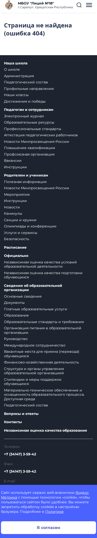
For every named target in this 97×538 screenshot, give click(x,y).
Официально (16, 256)
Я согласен (48, 527)
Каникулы (13, 213)
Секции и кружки (20, 220)
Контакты (13, 422)
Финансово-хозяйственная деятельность (41, 362)
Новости (12, 207)
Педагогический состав (26, 82)
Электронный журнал (24, 116)
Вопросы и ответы (21, 414)
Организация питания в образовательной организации (42, 330)
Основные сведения (23, 296)
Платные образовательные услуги (35, 309)
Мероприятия (17, 194)
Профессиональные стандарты (32, 129)
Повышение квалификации (29, 148)
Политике (54, 511)
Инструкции (15, 167)
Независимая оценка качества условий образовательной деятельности (40, 264)
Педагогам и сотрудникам (28, 110)
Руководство (16, 339)
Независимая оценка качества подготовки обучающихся (43, 275)
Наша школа (15, 63)
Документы (14, 302)
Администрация (19, 76)
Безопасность (16, 239)
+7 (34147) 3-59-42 (20, 454)
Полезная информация (25, 181)
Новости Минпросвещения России (36, 141)
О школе (12, 69)
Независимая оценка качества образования (45, 430)
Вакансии (13, 160)
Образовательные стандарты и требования (44, 322)
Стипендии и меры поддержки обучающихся (32, 381)
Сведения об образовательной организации (33, 288)
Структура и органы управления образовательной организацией (34, 370)
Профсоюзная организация (29, 154)
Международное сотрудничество (34, 345)
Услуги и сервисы (20, 232)
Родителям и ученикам (26, 175)
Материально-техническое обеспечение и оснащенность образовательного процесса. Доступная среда (44, 394)
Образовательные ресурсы (29, 122)
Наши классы (16, 95)
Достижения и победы (25, 101)
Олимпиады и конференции (30, 226)
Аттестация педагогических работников (41, 135)
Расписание (15, 247)
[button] (79, 5)
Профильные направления (29, 88)
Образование (16, 315)
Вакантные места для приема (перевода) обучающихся (41, 353)
